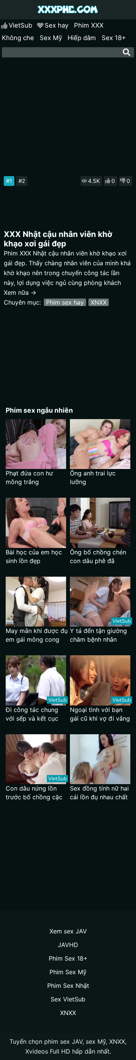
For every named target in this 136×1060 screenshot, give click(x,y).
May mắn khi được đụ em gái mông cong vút (37, 635)
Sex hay (56, 25)
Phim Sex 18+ (68, 958)
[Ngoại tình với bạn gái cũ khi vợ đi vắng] (100, 680)
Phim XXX (89, 25)
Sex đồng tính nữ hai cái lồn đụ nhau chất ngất (99, 793)
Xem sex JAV (68, 931)
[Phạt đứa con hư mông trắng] (36, 444)
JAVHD (68, 945)
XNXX (99, 302)
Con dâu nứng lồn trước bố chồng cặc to (34, 793)
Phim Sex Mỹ (68, 972)
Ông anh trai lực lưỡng (93, 477)
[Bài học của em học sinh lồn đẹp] (36, 523)
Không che (18, 38)
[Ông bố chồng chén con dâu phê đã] (100, 523)
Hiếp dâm (82, 38)
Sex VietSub (68, 999)
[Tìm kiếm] (126, 52)
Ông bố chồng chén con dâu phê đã (98, 556)
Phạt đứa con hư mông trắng (29, 477)
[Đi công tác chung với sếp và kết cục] (36, 680)
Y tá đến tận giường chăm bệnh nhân (98, 635)
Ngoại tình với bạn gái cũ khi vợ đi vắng (100, 714)
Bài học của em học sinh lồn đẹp (34, 556)
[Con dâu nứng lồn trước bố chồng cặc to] (36, 759)
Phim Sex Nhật (68, 985)
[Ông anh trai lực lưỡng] (100, 444)
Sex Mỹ (51, 38)
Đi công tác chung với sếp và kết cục (32, 714)
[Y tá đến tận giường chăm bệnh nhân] (100, 602)
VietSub (20, 25)
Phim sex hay (65, 302)
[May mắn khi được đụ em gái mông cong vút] (36, 602)
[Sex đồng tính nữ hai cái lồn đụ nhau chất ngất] (100, 759)
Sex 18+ (114, 38)
